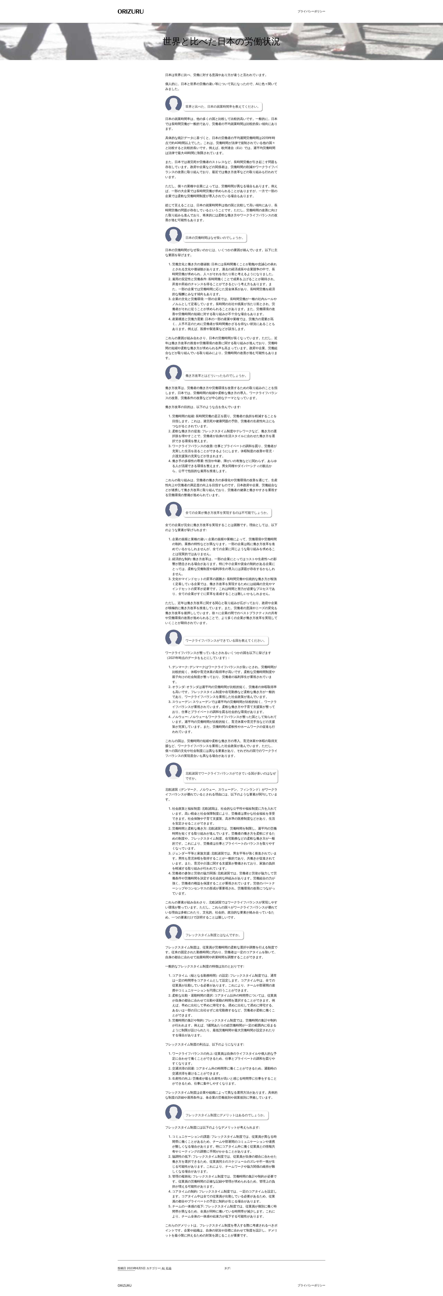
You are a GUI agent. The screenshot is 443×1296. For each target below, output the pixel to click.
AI (163, 1268)
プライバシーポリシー (311, 11)
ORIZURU (125, 1285)
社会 (168, 1268)
